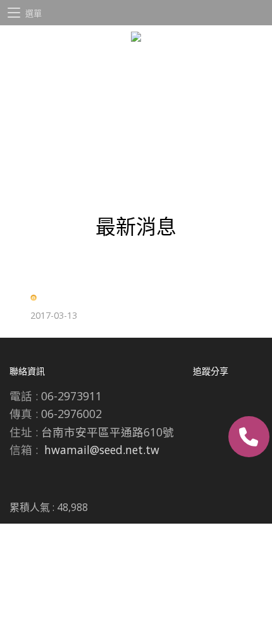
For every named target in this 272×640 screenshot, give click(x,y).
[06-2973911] (248, 436)
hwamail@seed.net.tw (101, 449)
